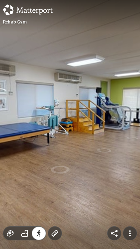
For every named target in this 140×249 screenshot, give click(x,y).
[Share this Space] (114, 233)
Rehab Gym (15, 22)
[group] (24, 233)
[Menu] (130, 233)
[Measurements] (55, 233)
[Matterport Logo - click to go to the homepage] (27, 9)
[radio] (10, 233)
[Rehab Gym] (70, 124)
